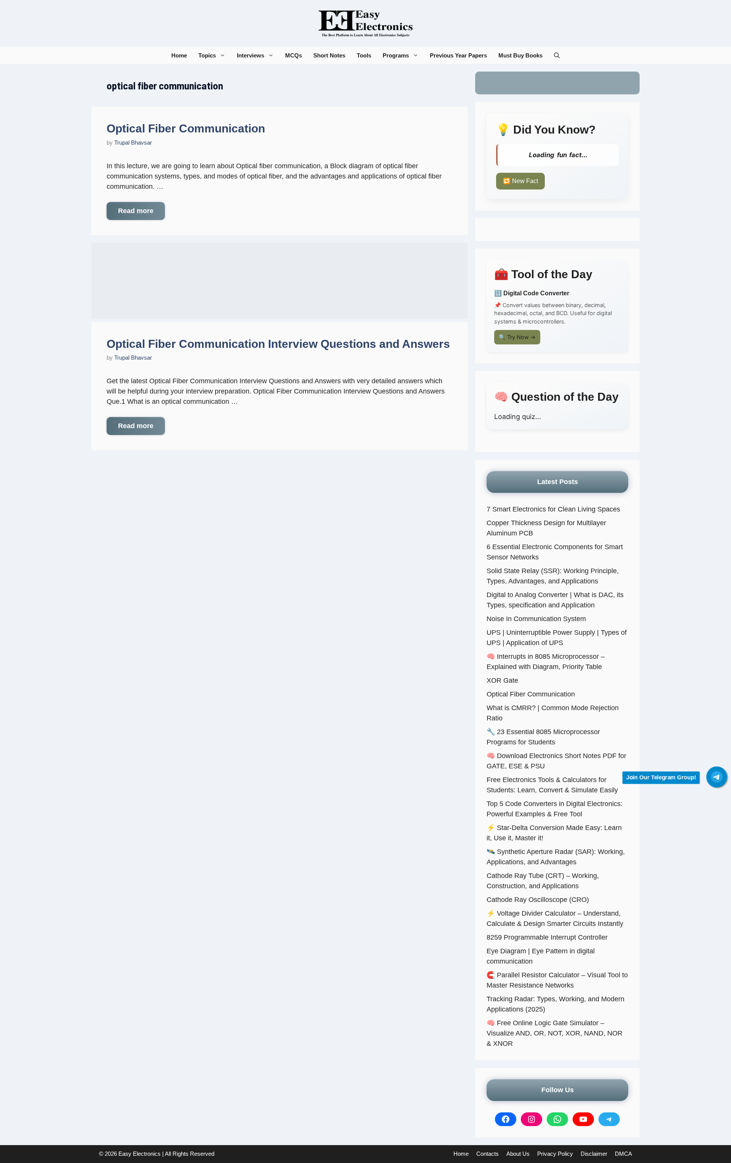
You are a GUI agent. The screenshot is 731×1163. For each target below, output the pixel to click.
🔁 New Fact (520, 181)
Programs (396, 55)
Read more (135, 211)
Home (179, 55)
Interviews (250, 55)
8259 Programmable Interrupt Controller (547, 937)
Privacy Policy (555, 1153)
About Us (518, 1153)
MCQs (293, 55)
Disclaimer (594, 1153)
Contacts (487, 1153)
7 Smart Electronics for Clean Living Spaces (553, 509)
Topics (207, 55)
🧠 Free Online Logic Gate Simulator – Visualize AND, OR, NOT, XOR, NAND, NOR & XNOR (554, 1033)
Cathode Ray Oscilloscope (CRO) (538, 899)
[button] (556, 55)
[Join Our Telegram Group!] (716, 776)
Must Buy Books (520, 55)
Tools (364, 55)
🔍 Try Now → (517, 337)
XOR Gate (502, 680)
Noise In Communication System (536, 619)
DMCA (623, 1153)
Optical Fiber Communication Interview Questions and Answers (278, 344)
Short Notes (329, 55)
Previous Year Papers (458, 55)
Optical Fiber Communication (186, 128)
